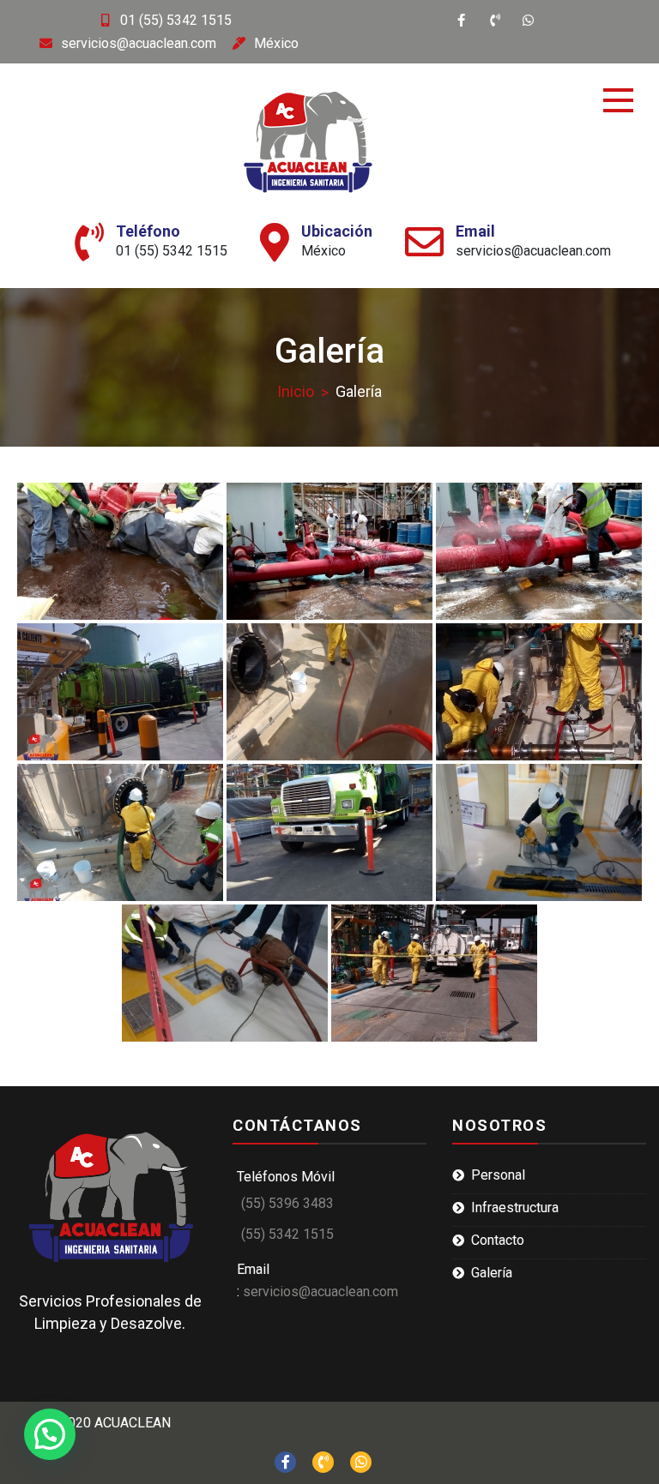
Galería (491, 1273)
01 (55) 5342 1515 (176, 20)
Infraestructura (515, 1207)
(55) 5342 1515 (287, 1234)
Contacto (497, 1240)
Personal (498, 1175)
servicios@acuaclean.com (138, 43)
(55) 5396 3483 (287, 1203)
